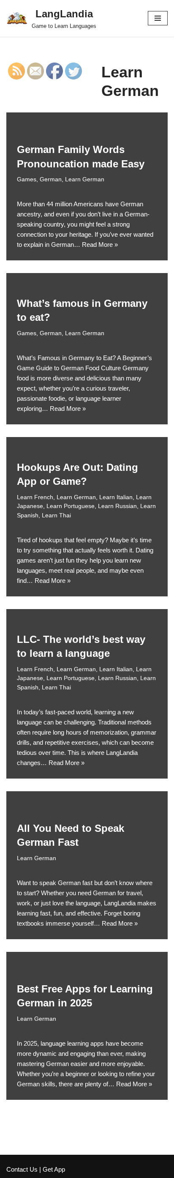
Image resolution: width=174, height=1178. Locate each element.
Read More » (100, 244)
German (51, 179)
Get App (54, 1169)
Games (26, 179)
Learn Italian (116, 497)
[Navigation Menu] (158, 18)
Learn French (35, 497)
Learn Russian (117, 506)
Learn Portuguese (70, 506)
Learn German (84, 179)
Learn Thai (56, 515)
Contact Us (22, 1169)
